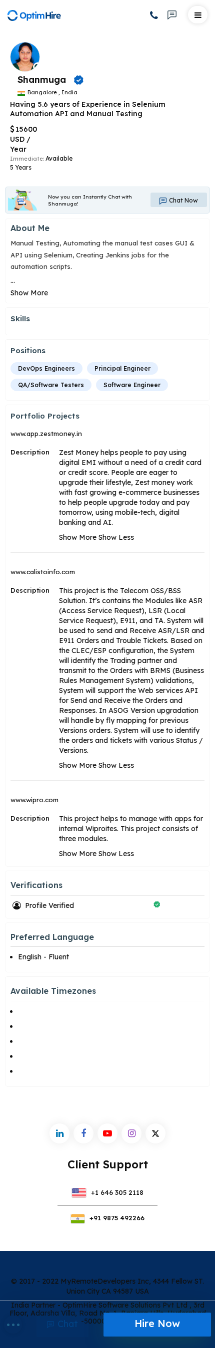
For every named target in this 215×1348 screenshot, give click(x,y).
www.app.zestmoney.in (46, 434)
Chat (66, 1324)
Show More (29, 292)
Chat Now (183, 200)
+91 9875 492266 (116, 1218)
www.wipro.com (34, 800)
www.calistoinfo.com (42, 572)
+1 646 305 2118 (116, 1192)
